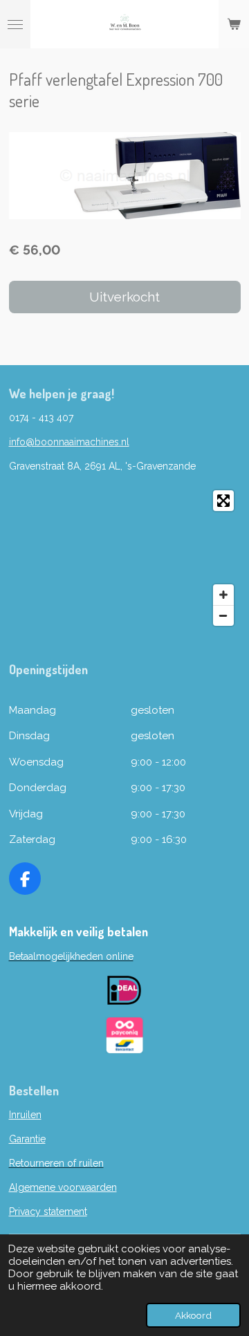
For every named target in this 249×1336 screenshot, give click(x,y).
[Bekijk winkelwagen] (234, 24)
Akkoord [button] (193, 1315)
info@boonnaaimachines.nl (69, 441)
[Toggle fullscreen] (223, 500)
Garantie (27, 1138)
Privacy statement (48, 1211)
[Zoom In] (223, 594)
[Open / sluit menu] (15, 24)
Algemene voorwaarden (63, 1187)
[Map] (125, 558)
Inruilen (25, 1114)
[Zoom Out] (223, 615)
